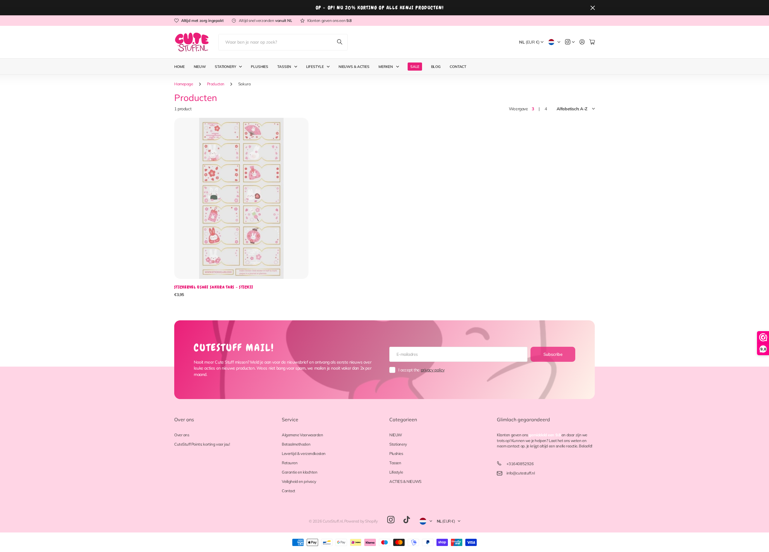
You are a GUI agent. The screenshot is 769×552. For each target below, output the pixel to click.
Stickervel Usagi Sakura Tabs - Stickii (213, 287)
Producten (215, 83)
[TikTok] (406, 519)
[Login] (582, 42)
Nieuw (200, 66)
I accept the (421, 370)
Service (290, 419)
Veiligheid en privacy (299, 481)
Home (179, 66)
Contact (458, 66)
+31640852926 (520, 463)
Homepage (183, 83)
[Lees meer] (570, 42)
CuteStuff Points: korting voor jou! (202, 444)
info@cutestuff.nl (520, 473)
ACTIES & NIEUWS (405, 481)
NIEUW (395, 434)
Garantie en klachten (300, 472)
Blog (436, 66)
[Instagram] (390, 520)
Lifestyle (315, 66)
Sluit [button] (593, 7)
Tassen (284, 66)
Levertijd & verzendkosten (304, 453)
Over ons (184, 419)
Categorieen (403, 419)
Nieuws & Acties (354, 66)
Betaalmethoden (296, 444)
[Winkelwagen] (592, 42)
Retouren (290, 462)
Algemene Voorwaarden (302, 434)
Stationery (225, 66)
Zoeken (340, 42)
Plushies (259, 66)
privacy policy (433, 370)
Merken (385, 66)
